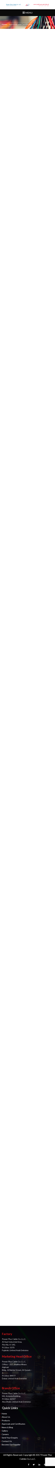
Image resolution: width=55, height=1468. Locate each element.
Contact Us (7, 1441)
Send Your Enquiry (10, 1437)
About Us (6, 1417)
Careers (5, 1434)
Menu (28, 12)
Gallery (5, 1431)
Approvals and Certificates (13, 1424)
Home (4, 1413)
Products (6, 1420)
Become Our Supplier (11, 1444)
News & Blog (7, 1427)
